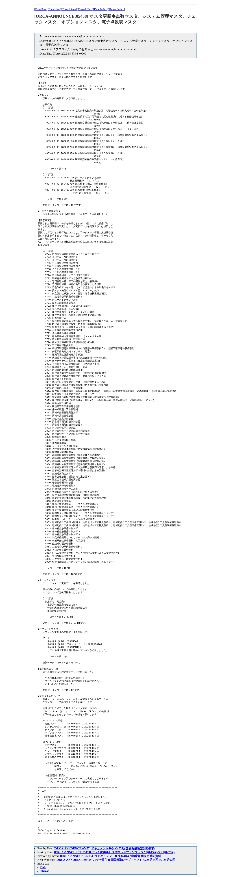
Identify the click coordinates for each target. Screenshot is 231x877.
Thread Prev (69, 9)
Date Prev (41, 9)
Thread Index (116, 9)
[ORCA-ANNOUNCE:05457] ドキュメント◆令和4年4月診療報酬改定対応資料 (104, 848)
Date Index (100, 9)
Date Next (54, 9)
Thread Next (85, 9)
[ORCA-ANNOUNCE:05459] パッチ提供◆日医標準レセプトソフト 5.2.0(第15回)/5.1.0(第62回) (114, 852)
